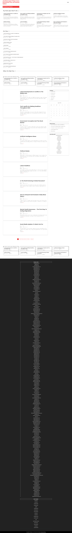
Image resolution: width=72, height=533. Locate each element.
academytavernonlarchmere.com (36, 437)
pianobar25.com (36, 341)
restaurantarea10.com (37, 298)
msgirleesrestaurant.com (36, 380)
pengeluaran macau (59, 151)
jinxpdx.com (36, 290)
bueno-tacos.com (36, 435)
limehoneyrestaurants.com (36, 469)
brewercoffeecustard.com (36, 284)
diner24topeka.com (36, 401)
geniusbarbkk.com (36, 428)
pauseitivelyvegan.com (37, 493)
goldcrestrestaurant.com (36, 470)
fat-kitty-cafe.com (36, 477)
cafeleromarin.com (36, 382)
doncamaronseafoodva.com (36, 445)
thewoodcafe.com (36, 272)
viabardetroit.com (36, 334)
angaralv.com (36, 293)
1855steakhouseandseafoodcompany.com (36, 413)
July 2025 (52, 99)
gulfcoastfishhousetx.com (36, 427)
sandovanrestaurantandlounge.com (36, 472)
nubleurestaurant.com (37, 461)
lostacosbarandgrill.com (36, 363)
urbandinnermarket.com (36, 366)
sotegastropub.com (36, 396)
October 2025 (53, 94)
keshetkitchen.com (36, 489)
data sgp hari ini (36, 511)
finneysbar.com (37, 386)
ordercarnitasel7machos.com (36, 291)
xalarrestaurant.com (36, 463)
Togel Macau (59, 143)
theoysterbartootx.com (37, 417)
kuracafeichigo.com (36, 476)
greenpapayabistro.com (36, 402)
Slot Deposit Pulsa (59, 148)
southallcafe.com (36, 414)
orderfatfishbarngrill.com (36, 429)
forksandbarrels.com (36, 349)
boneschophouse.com (36, 320)
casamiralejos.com (36, 315)
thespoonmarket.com (36, 311)
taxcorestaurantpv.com (37, 450)
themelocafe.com (36, 478)
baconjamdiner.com (36, 443)
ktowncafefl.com (36, 379)
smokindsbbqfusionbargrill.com (36, 431)
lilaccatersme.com (36, 280)
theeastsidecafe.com (36, 424)
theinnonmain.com (36, 273)
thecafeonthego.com (36, 355)
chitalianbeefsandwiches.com (36, 403)
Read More (21, 100)
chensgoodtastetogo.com (36, 436)
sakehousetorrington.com (36, 308)
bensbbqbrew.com (36, 491)
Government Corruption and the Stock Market (11, 39)
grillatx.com (36, 369)
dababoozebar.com (36, 455)
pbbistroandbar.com (36, 370)
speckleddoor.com (36, 281)
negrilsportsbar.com (36, 353)
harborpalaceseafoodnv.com (36, 342)
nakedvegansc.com (36, 495)
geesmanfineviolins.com (37, 274)
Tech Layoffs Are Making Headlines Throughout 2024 (12, 36)
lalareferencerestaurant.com (36, 465)
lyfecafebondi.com (36, 333)
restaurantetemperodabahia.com (36, 394)
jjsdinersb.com (36, 458)
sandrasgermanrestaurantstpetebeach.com (36, 313)
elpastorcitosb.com (36, 271)
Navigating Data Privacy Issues (8, 63)
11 (28, 239)
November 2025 (53, 93)
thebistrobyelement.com (36, 336)
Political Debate (7, 21)
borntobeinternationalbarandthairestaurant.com (36, 475)
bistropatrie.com (36, 327)
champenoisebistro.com (36, 418)
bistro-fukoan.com (36, 361)
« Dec (50, 120)
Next (32, 239)
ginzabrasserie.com (36, 387)
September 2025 (53, 96)
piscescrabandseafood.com (36, 451)
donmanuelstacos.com (37, 409)
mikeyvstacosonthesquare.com (37, 325)
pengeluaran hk (36, 503)
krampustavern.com (36, 454)
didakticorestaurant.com (36, 471)
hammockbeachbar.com (36, 375)
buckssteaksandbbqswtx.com (36, 421)
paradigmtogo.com (36, 367)
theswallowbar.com (36, 400)
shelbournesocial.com (36, 285)
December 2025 (53, 91)
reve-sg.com (36, 292)
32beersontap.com (36, 278)
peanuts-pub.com (36, 374)
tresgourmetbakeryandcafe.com (36, 397)
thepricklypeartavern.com (36, 422)
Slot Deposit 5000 (59, 147)
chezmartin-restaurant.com (36, 321)
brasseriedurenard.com (37, 300)
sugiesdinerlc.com (36, 389)
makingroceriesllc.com (37, 314)
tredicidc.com (36, 305)
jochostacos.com (36, 448)
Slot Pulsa (59, 149)
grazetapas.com (36, 393)
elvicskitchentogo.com (37, 368)
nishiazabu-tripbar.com (37, 347)
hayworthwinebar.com (37, 442)
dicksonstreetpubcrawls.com (36, 345)
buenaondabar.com (36, 348)
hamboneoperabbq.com (36, 490)
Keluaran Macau (59, 138)
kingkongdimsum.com (36, 411)
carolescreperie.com (36, 312)
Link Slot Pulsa (59, 137)
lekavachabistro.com (36, 360)
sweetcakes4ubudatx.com (36, 377)
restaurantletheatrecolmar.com (36, 304)
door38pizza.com (36, 483)
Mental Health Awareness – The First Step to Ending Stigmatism (13, 57)
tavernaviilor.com (36, 404)
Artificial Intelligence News (59, 13)
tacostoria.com (37, 339)
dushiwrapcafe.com (36, 354)
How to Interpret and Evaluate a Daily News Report (11, 54)
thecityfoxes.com (36, 319)
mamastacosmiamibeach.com (36, 388)
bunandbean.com (36, 297)
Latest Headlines (23, 21)
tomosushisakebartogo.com (36, 486)
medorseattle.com (36, 362)
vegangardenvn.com (36, 492)
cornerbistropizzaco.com (36, 352)
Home (68, 2)
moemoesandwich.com (37, 456)
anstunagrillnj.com (36, 485)
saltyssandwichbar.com (37, 372)
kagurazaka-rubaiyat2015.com (37, 266)
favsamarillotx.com (36, 449)
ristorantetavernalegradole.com (36, 346)
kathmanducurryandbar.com (36, 408)
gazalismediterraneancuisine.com (36, 496)
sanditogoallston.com (36, 267)
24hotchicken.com (36, 265)
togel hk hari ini (36, 508)
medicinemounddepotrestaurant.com (36, 464)
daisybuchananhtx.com (37, 326)
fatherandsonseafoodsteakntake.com (36, 328)
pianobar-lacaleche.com (37, 322)
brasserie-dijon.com (36, 434)
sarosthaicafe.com (36, 441)
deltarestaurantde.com (37, 468)
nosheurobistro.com (36, 270)
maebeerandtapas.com (37, 420)
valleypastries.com (36, 299)
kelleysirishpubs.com (36, 452)
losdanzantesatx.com (36, 340)
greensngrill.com (36, 307)
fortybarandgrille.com (36, 287)
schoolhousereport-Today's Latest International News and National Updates (11, 2)
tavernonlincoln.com (36, 457)
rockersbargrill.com (36, 383)
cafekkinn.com (36, 479)
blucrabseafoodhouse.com (36, 381)
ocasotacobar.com (36, 335)
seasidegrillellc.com (36, 438)
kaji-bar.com (36, 416)
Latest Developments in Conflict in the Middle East (11, 33)
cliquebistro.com (36, 329)
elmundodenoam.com (36, 263)
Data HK (59, 142)
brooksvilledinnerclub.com (36, 331)
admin (10, 15)
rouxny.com (36, 301)
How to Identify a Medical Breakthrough (10, 66)
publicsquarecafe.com (36, 407)
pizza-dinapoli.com (36, 286)
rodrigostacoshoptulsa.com (36, 415)
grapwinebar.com (36, 359)
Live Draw (59, 144)
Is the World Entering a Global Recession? (10, 51)
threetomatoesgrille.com (36, 410)
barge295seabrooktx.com (36, 430)
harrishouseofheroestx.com (36, 332)
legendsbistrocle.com (36, 376)
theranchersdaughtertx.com (36, 444)
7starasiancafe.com (36, 294)
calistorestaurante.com (37, 306)
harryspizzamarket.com (37, 484)
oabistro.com (36, 373)
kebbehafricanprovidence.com (37, 279)
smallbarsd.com (37, 264)
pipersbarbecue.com (36, 356)
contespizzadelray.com (37, 288)
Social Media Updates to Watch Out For (9, 60)
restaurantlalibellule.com (36, 462)
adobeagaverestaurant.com (36, 459)
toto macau (59, 150)
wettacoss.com (37, 338)
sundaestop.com (36, 277)
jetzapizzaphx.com (36, 482)
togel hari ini (36, 500)
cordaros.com (36, 295)
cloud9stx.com (36, 390)
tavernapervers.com (36, 395)
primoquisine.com (36, 318)
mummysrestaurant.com (36, 423)
